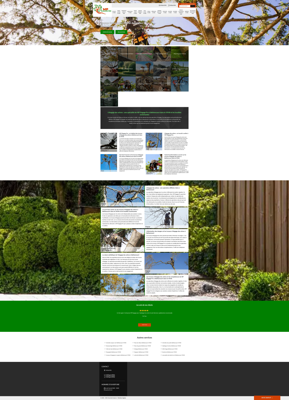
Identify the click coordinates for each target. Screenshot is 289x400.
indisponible (163, 5)
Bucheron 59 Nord (175, 12)
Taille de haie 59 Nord (144, 12)
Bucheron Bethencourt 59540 (169, 352)
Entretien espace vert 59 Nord (159, 12)
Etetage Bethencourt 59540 (141, 349)
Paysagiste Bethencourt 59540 (113, 352)
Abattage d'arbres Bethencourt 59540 (171, 346)
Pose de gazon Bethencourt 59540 (142, 346)
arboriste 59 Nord (187, 12)
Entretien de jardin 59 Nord (124, 12)
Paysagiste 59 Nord (165, 12)
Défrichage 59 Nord (154, 12)
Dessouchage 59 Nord (129, 12)
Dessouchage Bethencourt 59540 (114, 346)
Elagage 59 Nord (114, 12)
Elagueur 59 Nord (170, 12)
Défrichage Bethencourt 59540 (169, 349)
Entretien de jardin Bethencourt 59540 (171, 343)
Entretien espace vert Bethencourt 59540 (116, 343)
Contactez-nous (107, 32)
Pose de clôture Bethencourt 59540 (142, 343)
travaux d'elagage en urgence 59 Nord (181, 12)
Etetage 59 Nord (148, 12)
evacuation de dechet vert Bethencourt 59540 (173, 355)
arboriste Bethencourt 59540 (141, 355)
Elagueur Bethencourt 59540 (141, 352)
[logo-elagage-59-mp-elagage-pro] (102, 8)
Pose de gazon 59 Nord (135, 12)
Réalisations (121, 32)
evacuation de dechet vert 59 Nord (193, 12)
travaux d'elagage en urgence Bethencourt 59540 (118, 355)
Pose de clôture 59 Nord (118, 12)
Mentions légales (122, 398)
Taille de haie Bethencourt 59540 (114, 349)
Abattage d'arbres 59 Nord (140, 12)
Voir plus (144, 324)
